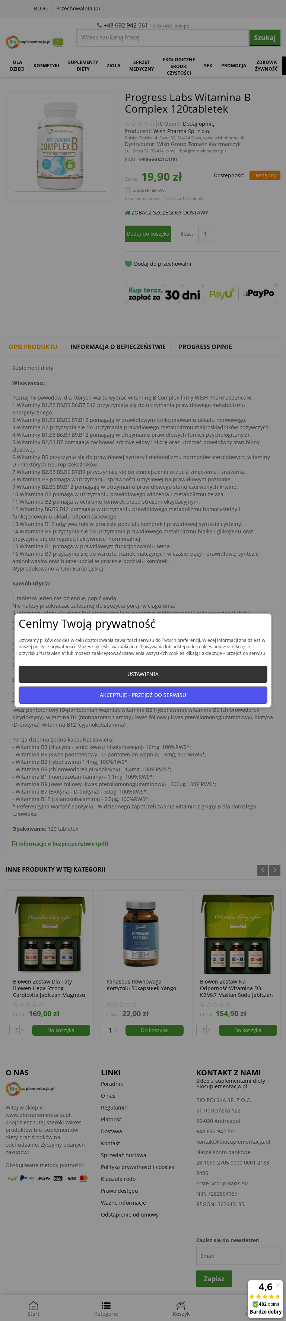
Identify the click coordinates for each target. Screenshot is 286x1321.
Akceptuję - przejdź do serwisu (143, 694)
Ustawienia (143, 674)
